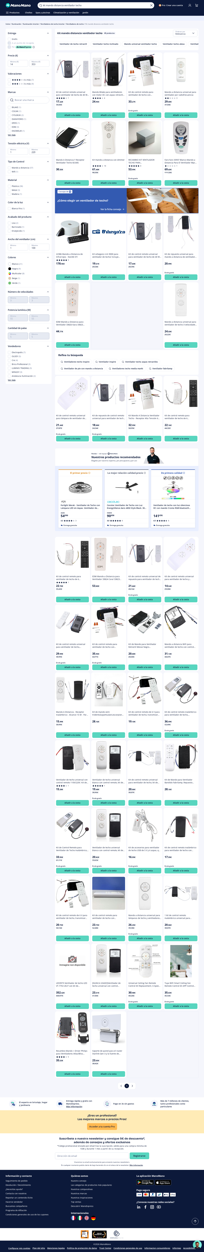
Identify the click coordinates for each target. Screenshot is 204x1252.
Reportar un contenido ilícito (19, 1197)
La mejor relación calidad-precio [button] (125, 472)
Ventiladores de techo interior (52, 24)
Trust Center (105, 1248)
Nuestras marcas (79, 1193)
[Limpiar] (151, 5)
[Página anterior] (121, 1086)
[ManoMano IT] (80, 1218)
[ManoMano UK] (86, 1218)
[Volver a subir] (195, 1221)
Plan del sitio (39, 1248)
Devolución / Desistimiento (18, 1185)
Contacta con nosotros (16, 1193)
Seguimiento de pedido (16, 1180)
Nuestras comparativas (82, 1189)
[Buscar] (41, 5)
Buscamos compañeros (16, 1206)
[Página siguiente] (132, 1086)
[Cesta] (196, 5)
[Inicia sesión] (190, 5)
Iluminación (16, 24)
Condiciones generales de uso (128, 1248)
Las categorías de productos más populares (91, 1185)
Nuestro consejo (78, 1180)
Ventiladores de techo (75, 24)
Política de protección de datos (82, 1248)
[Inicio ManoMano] (19, 5)
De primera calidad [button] (171, 472)
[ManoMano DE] (93, 1218)
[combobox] (185, 33)
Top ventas (76, 1202)
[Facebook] (145, 1207)
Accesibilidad (189, 1248)
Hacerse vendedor (14, 1202)
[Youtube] (159, 1207)
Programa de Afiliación (16, 1210)
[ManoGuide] (197, 1244)
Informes (176, 1248)
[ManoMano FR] (73, 1218)
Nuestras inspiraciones (82, 1197)
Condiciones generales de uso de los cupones (27, 1214)
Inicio (8, 24)
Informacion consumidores (157, 1248)
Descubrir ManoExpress (82, 1206)
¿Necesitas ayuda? (14, 1189)
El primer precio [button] (79, 472)
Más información (136, 1165)
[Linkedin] (138, 1207)
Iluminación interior (31, 24)
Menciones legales (56, 1248)
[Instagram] (152, 1207)
